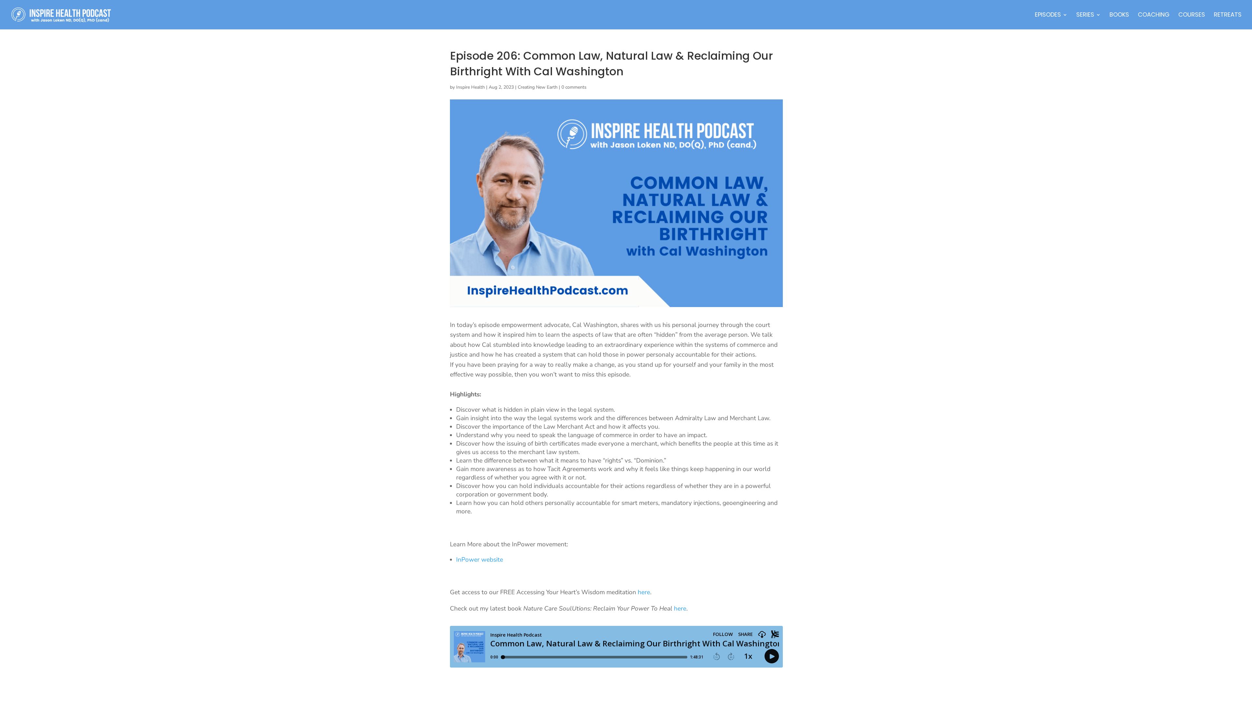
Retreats (1228, 15)
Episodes (1048, 15)
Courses (1191, 15)
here (644, 592)
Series (1085, 15)
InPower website (480, 559)
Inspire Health (470, 87)
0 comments (574, 87)
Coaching (1154, 15)
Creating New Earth (538, 87)
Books (1119, 15)
